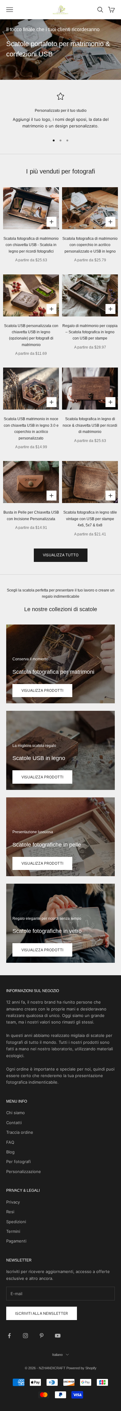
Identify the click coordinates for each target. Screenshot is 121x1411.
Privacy (13, 1202)
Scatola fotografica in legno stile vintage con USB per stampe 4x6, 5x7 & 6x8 (90, 518)
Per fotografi (18, 1161)
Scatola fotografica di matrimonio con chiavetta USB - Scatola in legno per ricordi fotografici (31, 245)
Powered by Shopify (81, 1368)
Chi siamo (15, 1112)
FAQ (10, 1142)
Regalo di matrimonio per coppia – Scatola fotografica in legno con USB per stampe (90, 332)
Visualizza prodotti (42, 690)
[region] (60, 111)
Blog (10, 1151)
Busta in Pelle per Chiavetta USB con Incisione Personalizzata (31, 515)
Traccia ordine (19, 1132)
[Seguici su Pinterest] (41, 1336)
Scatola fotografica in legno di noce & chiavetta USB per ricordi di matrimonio (90, 425)
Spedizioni (16, 1221)
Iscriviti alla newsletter (41, 1313)
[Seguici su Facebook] (9, 1336)
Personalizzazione (23, 1171)
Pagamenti (16, 1240)
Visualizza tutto (60, 555)
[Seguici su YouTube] (58, 1336)
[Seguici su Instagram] (25, 1336)
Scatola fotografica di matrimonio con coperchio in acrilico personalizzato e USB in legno (90, 245)
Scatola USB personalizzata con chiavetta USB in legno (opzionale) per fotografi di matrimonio (31, 335)
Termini (13, 1231)
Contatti (14, 1122)
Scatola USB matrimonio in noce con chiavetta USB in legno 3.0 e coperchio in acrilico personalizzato (31, 428)
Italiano (57, 1354)
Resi (10, 1211)
